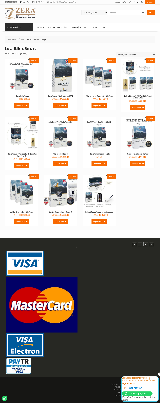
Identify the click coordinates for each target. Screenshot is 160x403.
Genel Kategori (54, 27)
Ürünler (40, 27)
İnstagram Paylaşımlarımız (75, 27)
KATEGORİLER (15, 27)
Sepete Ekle (20, 105)
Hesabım (150, 2)
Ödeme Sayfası (121, 2)
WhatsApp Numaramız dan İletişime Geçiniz (139, 388)
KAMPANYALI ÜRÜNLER (99, 27)
